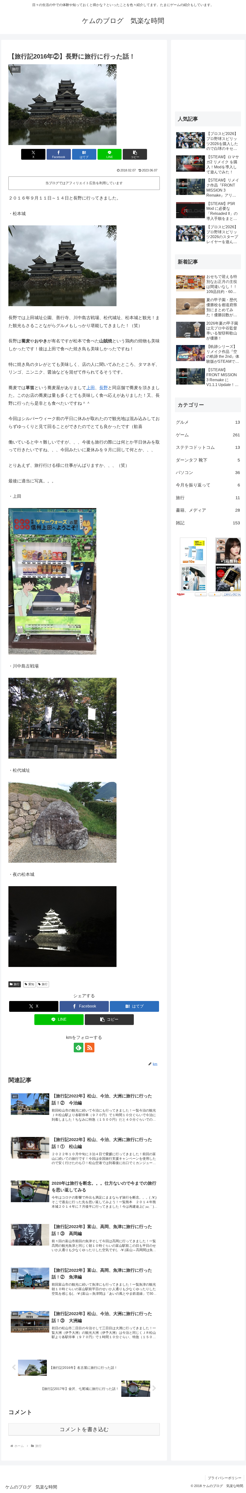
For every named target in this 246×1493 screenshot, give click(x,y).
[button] (135, 154)
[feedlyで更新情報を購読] (78, 1047)
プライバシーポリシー (224, 1478)
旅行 (16, 984)
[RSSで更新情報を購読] (89, 1047)
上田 (90, 387)
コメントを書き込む (84, 1429)
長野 (103, 387)
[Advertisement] (208, 74)
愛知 (31, 984)
